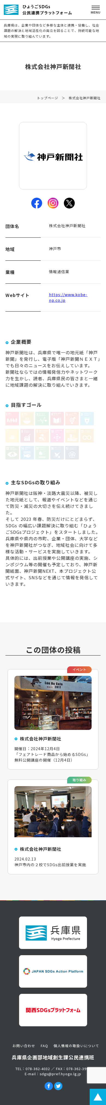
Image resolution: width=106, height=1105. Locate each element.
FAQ (44, 1045)
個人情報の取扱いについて (76, 1045)
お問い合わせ (24, 1045)
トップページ (47, 97)
